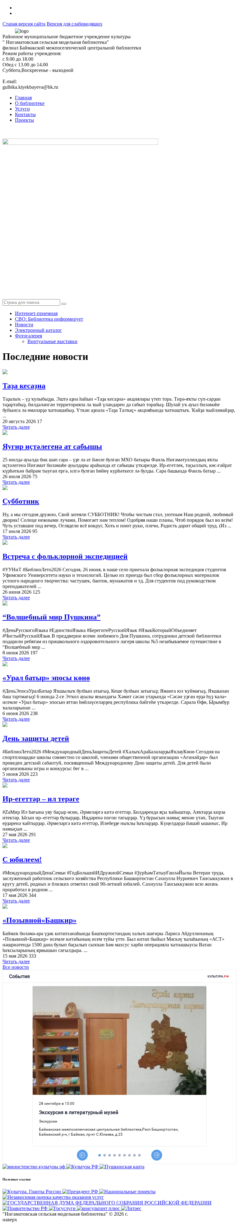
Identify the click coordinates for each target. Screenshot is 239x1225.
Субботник (20, 501)
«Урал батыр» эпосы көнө (46, 678)
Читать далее (16, 427)
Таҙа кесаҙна (23, 386)
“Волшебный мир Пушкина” (51, 617)
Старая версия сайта (23, 23)
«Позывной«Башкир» (39, 920)
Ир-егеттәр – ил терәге (40, 799)
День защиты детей (35, 738)
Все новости (15, 967)
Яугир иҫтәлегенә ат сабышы (52, 446)
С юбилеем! (22, 859)
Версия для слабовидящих (74, 23)
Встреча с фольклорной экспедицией (65, 556)
